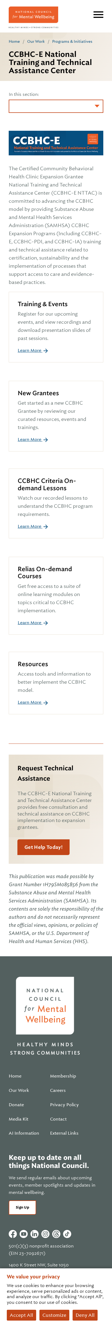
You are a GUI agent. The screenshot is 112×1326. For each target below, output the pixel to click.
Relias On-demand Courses (45, 572)
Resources (33, 664)
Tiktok (67, 1234)
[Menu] (98, 14)
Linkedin (34, 1234)
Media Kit (18, 1119)
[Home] (33, 17)
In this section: (24, 94)
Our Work (36, 41)
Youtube (24, 1234)
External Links (64, 1133)
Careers (58, 1090)
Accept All (21, 1315)
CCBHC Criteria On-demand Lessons (47, 484)
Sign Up (22, 1207)
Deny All (85, 1315)
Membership (63, 1076)
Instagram (45, 1234)
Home (14, 41)
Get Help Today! (43, 847)
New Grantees (38, 393)
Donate (16, 1105)
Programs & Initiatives (72, 41)
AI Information (24, 1133)
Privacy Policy (64, 1105)
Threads (56, 1234)
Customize (54, 1315)
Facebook (13, 1234)
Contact (58, 1119)
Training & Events (43, 304)
